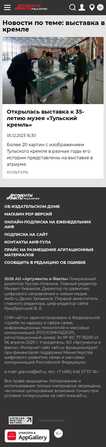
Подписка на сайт (26, 234)
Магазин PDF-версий (28, 214)
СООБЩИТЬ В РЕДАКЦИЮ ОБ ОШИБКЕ (45, 262)
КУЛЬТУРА (17, 172)
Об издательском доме (32, 206)
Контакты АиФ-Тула (27, 242)
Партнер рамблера (51, 420)
